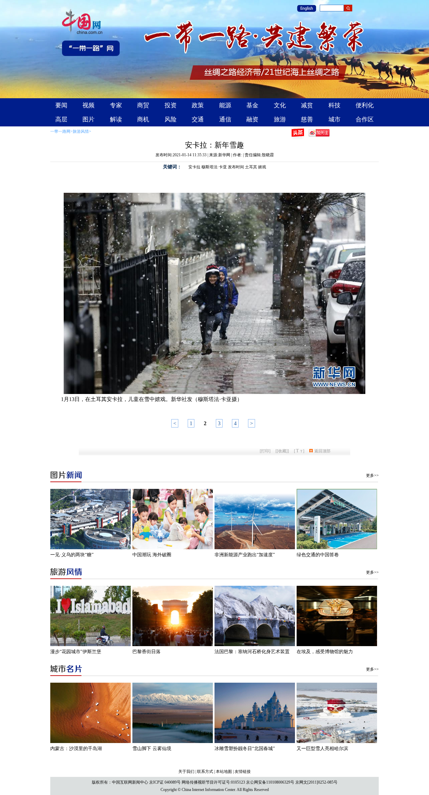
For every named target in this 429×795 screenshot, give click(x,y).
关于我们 (186, 771)
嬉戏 (262, 167)
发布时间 (236, 167)
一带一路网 (60, 131)
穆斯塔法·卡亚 (214, 167)
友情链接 (243, 771)
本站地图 (224, 771)
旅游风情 (81, 131)
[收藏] (282, 451)
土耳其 (251, 167)
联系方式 (205, 771)
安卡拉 (194, 167)
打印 (265, 451)
